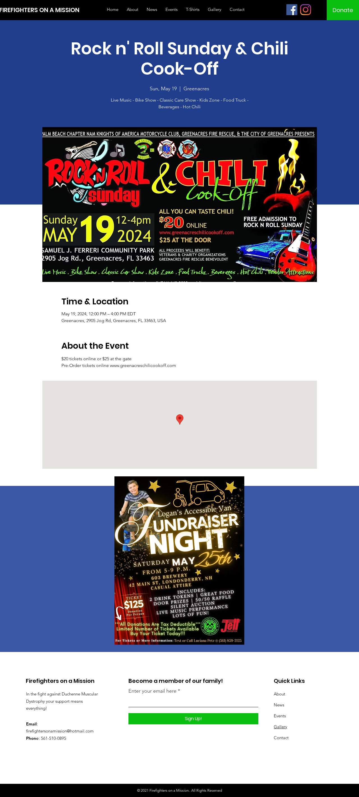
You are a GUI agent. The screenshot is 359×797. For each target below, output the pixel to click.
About (279, 694)
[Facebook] (291, 9)
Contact (281, 737)
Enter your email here (152, 690)
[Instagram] (305, 9)
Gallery (280, 726)
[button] (343, 10)
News (279, 705)
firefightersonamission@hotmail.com (60, 731)
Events (280, 715)
